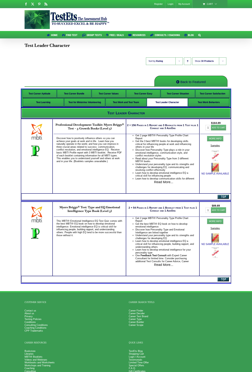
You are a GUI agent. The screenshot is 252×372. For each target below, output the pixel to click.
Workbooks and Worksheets (40, 362)
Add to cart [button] (218, 127)
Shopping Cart (136, 353)
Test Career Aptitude (39, 93)
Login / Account (137, 356)
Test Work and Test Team (126, 102)
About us (29, 313)
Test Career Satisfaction (212, 93)
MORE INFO (215, 138)
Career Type (135, 319)
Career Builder (136, 322)
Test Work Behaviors (209, 102)
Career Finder (136, 310)
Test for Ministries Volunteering (84, 102)
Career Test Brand (138, 316)
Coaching (29, 368)
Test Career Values (109, 93)
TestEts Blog (136, 351)
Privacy (29, 316)
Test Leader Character (167, 102)
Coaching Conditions (35, 327)
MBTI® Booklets (33, 356)
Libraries (29, 353)
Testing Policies (33, 319)
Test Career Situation (178, 93)
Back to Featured (192, 82)
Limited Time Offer (139, 362)
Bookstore (30, 351)
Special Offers (136, 365)
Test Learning (43, 102)
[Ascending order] (187, 61)
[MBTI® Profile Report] (215, 152)
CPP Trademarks (34, 330)
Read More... (163, 182)
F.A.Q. (132, 368)
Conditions (30, 322)
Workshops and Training (37, 365)
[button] (199, 34)
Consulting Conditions (36, 325)
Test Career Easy (143, 93)
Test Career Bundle (74, 93)
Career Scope (136, 325)
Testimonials (135, 359)
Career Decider (137, 313)
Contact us (30, 310)
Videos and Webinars (36, 359)
